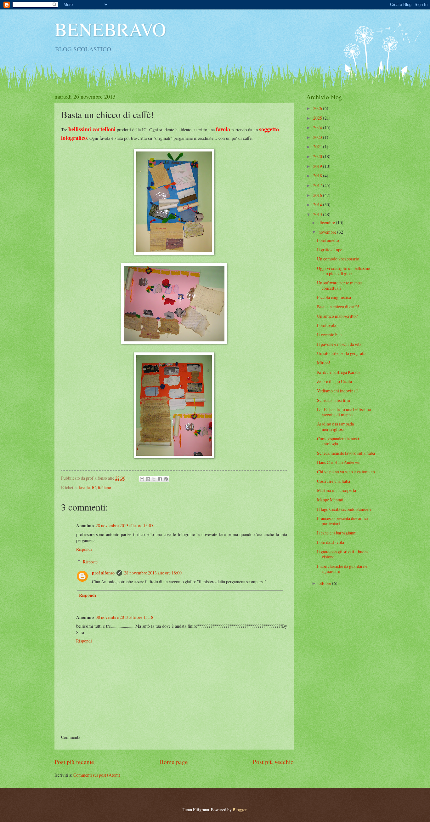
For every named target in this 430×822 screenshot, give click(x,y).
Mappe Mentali (330, 500)
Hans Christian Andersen (338, 462)
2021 (318, 147)
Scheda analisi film (333, 400)
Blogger (239, 810)
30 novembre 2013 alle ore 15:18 (124, 617)
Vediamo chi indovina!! (338, 391)
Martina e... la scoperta (336, 490)
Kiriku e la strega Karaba (338, 372)
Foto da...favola (330, 542)
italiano (104, 487)
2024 (318, 127)
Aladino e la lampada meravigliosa (335, 426)
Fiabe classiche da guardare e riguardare (342, 568)
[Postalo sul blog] (148, 479)
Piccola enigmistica (334, 297)
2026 (318, 108)
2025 (318, 118)
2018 (318, 176)
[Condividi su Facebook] (160, 479)
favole (84, 487)
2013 (318, 214)
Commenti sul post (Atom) (96, 775)
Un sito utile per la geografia (341, 353)
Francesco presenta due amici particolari (342, 521)
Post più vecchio (273, 762)
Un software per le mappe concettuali (339, 285)
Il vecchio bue (329, 335)
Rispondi (84, 549)
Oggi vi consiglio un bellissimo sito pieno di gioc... (344, 271)
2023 (318, 137)
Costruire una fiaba (333, 481)
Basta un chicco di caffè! (338, 307)
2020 (318, 156)
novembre (328, 232)
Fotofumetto (328, 240)
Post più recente (74, 762)
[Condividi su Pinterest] (166, 479)
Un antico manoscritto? (337, 316)
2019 (318, 166)
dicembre (327, 222)
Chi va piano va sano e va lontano (346, 472)
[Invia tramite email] (142, 479)
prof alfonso (103, 573)
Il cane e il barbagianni (337, 533)
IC (94, 487)
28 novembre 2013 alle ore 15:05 (124, 525)
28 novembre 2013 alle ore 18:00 (153, 573)
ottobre (325, 583)
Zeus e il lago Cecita (334, 381)
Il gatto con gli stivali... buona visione (343, 554)
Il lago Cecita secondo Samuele (344, 509)
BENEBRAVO (110, 29)
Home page (173, 762)
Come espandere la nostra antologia (339, 441)
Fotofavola (326, 325)
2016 (318, 195)
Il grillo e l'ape (329, 250)
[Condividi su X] (154, 479)
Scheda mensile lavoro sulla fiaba (346, 453)
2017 (318, 185)
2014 (318, 205)
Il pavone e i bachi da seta (339, 344)
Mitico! (323, 363)
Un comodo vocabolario (338, 259)
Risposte (90, 562)
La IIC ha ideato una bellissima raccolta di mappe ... (344, 412)
